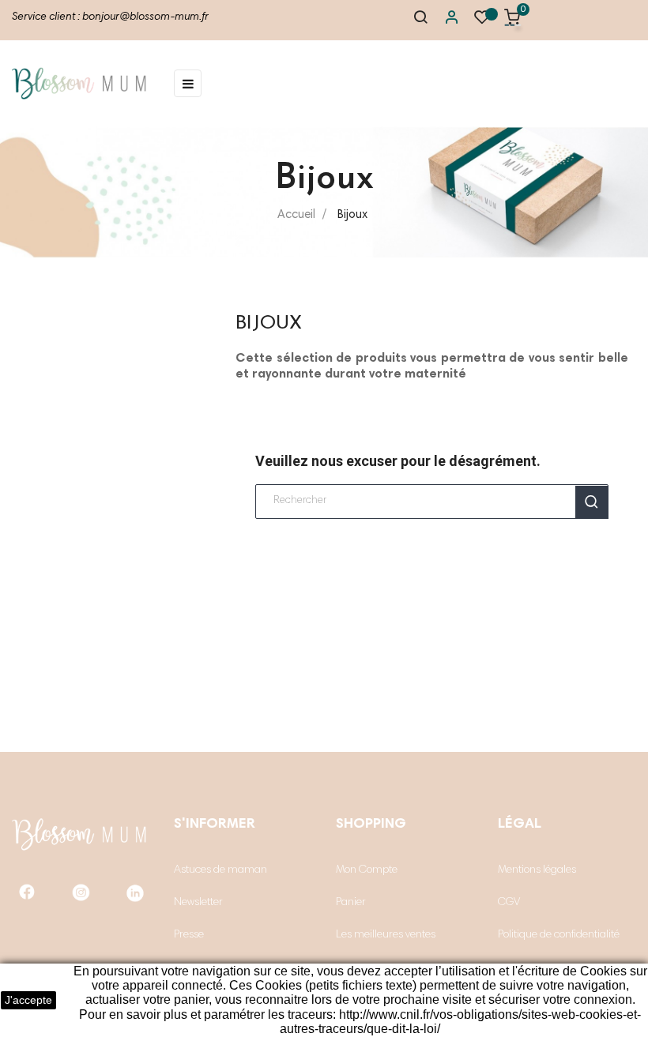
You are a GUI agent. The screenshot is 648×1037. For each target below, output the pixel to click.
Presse (189, 935)
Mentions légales (537, 870)
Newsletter (198, 902)
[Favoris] (482, 21)
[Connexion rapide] (444, 20)
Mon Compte (366, 870)
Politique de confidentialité (559, 935)
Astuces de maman (220, 870)
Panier (351, 902)
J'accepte (28, 1000)
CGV (509, 902)
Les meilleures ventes (385, 935)
